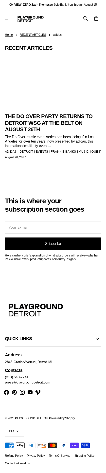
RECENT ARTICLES (33, 34)
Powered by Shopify (62, 418)
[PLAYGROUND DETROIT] (30, 18)
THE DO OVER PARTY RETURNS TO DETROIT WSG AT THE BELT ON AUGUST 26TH (47, 120)
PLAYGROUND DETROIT (31, 418)
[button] (10, 18)
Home (9, 34)
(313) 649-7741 (16, 377)
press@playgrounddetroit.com (27, 382)
